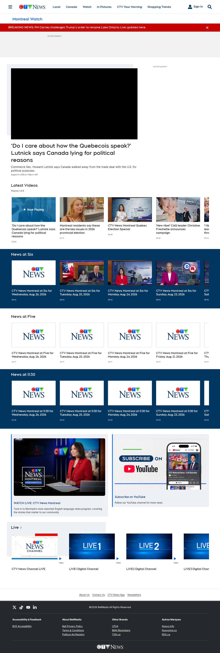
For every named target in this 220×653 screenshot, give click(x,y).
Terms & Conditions (73, 630)
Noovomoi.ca (169, 630)
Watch (87, 7)
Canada (71, 7)
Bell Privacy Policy (72, 626)
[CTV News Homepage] (32, 7)
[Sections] (10, 6)
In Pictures (104, 7)
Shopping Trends (159, 7)
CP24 (115, 626)
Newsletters (134, 594)
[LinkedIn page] (35, 607)
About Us (84, 594)
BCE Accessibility (22, 626)
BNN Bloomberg (121, 630)
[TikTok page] (21, 607)
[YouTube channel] (28, 607)
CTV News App (116, 594)
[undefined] (34, 220)
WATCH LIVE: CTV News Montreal (37, 503)
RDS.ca (166, 634)
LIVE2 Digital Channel (141, 569)
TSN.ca (116, 634)
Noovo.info (168, 626)
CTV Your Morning (129, 7)
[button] (202, 220)
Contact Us (98, 594)
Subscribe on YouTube (130, 497)
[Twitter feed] (14, 607)
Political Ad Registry (73, 634)
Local (56, 7)
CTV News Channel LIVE (29, 569)
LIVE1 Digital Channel (83, 569)
